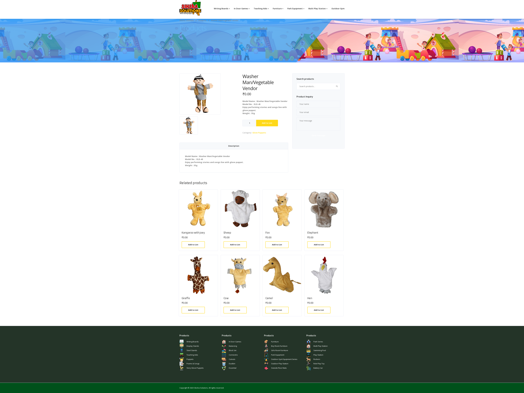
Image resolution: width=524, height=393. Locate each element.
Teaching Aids (260, 8)
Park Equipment (295, 8)
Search (337, 86)
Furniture (277, 8)
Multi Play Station (317, 8)
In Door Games (241, 8)
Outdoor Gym (338, 8)
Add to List (267, 123)
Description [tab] (233, 146)
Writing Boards (221, 8)
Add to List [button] (193, 244)
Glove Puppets (259, 132)
